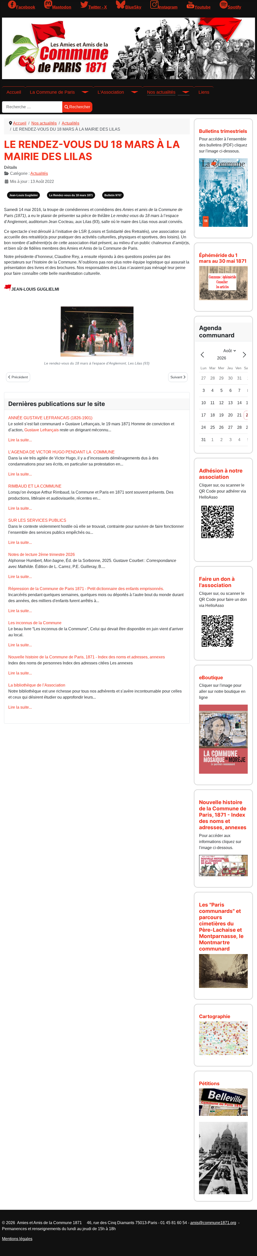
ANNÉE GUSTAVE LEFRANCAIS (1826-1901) (50, 418)
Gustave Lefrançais (41, 430)
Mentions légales (17, 1239)
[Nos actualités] (182, 92)
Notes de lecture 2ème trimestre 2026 (41, 554)
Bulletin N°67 (112, 195)
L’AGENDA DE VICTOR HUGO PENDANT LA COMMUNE (61, 452)
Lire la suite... (20, 440)
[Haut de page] (248, 1246)
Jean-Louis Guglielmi (23, 195)
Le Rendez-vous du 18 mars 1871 (71, 195)
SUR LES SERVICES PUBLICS (37, 520)
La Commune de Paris (52, 92)
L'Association (111, 92)
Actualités (39, 173)
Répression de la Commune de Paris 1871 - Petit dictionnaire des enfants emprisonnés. (86, 589)
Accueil (14, 92)
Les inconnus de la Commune (34, 623)
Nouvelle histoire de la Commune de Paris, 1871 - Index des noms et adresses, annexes (86, 657)
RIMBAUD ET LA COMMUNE (34, 486)
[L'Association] (131, 92)
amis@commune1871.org (213, 1223)
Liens (204, 92)
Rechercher (79, 107)
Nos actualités (161, 92)
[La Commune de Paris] (82, 92)
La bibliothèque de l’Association (36, 685)
